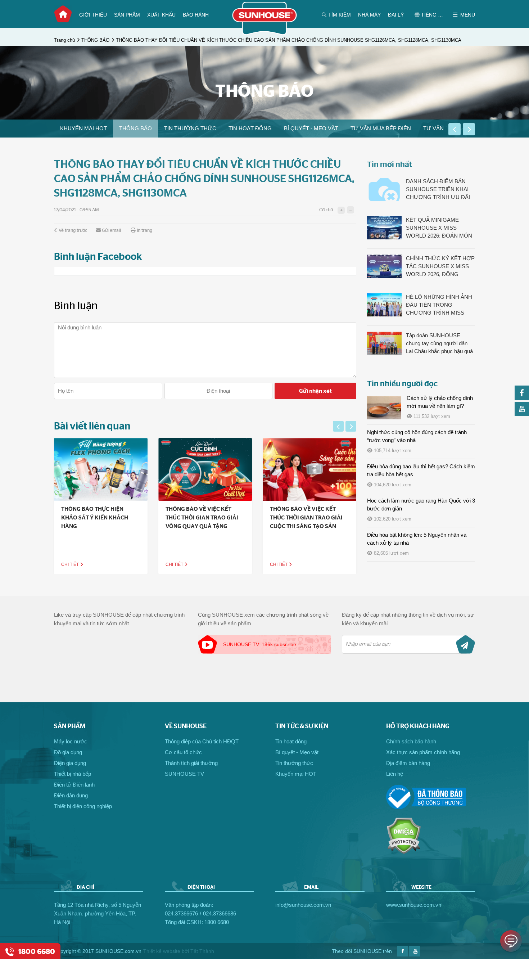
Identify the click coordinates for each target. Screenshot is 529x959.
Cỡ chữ (326, 210)
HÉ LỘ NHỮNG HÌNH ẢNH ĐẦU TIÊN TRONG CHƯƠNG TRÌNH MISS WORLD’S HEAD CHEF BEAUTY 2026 (439, 305)
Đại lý (396, 15)
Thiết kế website (161, 951)
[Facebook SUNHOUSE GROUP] (522, 398)
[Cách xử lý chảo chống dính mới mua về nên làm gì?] (384, 407)
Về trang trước (73, 230)
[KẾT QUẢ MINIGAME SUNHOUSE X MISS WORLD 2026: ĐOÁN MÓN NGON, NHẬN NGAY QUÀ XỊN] (384, 227)
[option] (83, 129)
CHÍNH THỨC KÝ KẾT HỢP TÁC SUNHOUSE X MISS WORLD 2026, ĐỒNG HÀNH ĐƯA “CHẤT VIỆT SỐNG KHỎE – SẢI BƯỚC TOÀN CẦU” (440, 266)
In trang (144, 230)
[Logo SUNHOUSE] (264, 33)
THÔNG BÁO (95, 40)
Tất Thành (202, 951)
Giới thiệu (93, 15)
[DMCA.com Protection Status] (403, 852)
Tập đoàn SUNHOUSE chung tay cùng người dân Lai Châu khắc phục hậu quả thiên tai (439, 343)
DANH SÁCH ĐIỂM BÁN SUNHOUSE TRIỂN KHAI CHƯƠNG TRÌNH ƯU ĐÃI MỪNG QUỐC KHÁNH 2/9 (438, 189)
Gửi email (111, 230)
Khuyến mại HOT (83, 128)
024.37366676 (181, 913)
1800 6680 (216, 922)
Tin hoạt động (250, 128)
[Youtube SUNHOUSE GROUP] (522, 414)
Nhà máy (369, 15)
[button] (454, 129)
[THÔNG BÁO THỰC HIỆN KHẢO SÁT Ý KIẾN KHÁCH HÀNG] (101, 469)
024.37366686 (219, 913)
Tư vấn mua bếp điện (381, 128)
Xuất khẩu (161, 15)
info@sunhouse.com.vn (303, 905)
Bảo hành (196, 15)
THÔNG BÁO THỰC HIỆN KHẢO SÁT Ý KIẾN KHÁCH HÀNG (94, 517)
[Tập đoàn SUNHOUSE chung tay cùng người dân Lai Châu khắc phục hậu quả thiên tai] (384, 343)
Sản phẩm (127, 15)
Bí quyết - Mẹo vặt (311, 128)
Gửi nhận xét (315, 391)
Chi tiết (70, 564)
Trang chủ (63, 14)
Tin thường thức (190, 128)
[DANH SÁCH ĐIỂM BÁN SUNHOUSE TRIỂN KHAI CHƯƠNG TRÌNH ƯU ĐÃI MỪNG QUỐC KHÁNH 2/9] (384, 189)
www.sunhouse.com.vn (413, 905)
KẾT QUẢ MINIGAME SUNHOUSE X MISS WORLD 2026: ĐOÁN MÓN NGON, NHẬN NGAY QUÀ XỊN (439, 228)
